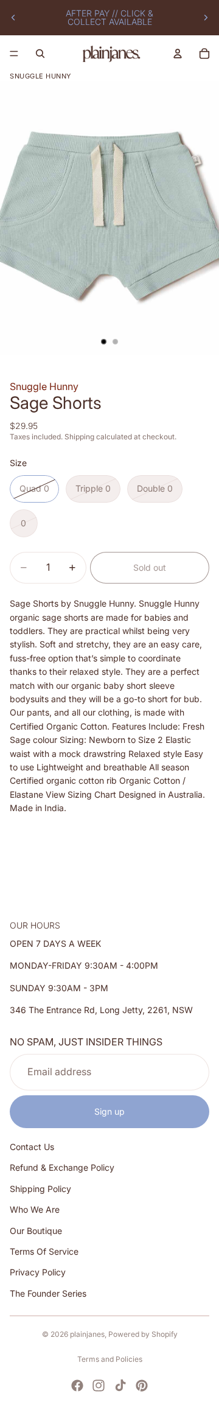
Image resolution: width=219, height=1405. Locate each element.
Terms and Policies (109, 1359)
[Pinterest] (141, 1385)
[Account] (177, 53)
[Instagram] (98, 1385)
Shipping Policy (40, 1188)
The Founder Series (48, 1293)
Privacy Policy (38, 1272)
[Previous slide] (13, 17)
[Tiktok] (120, 1385)
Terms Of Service (44, 1251)
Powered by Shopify (143, 1334)
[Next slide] (205, 17)
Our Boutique (36, 1230)
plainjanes (87, 1334)
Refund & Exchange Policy (62, 1167)
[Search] (40, 53)
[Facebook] (77, 1385)
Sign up (109, 1111)
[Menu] (14, 54)
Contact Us (32, 1147)
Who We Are (35, 1209)
